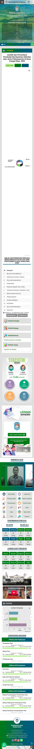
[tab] (17, 320)
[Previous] (2, 617)
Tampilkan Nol (22, 315)
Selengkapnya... (11, 315)
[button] (11, 320)
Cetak (18, 65)
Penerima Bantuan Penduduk (12, 340)
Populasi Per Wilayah (10, 349)
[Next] (31, 617)
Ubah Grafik (9, 65)
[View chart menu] (29, 71)
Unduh (26, 65)
